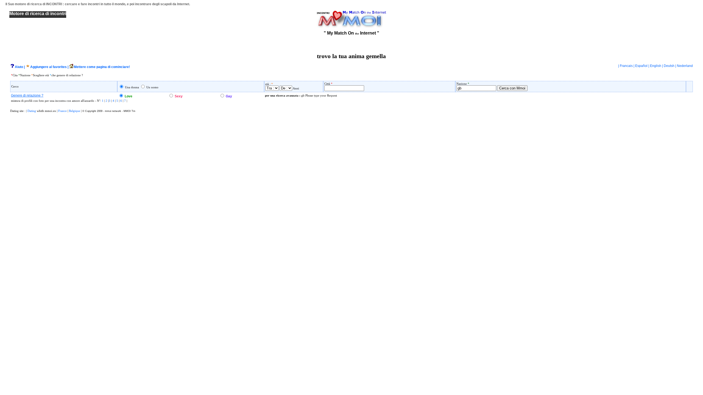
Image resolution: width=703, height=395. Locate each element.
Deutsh (669, 66)
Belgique (74, 110)
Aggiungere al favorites (48, 67)
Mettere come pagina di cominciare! (102, 67)
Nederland (685, 66)
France (62, 110)
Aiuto (19, 67)
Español (641, 66)
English (655, 66)
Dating (31, 110)
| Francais (626, 66)
